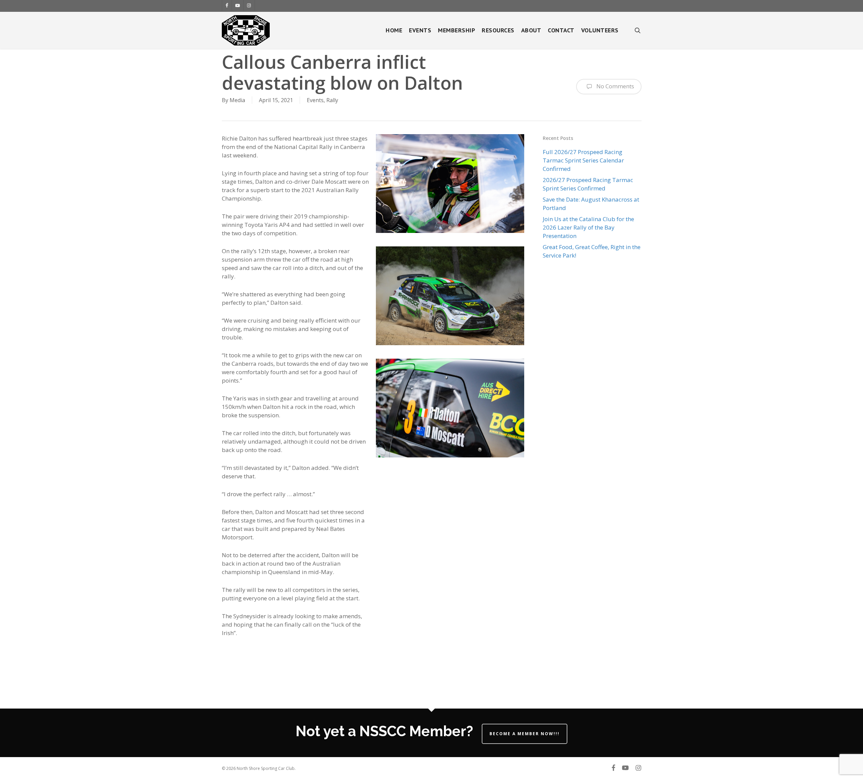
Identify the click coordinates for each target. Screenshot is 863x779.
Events (315, 100)
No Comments (614, 86)
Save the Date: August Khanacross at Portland (591, 204)
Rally (332, 100)
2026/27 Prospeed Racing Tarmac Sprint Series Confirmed (588, 184)
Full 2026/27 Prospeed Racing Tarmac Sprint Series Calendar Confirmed (583, 160)
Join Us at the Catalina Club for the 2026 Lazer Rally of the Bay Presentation (588, 227)
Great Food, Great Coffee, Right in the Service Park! (592, 251)
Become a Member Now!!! (524, 734)
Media (237, 100)
